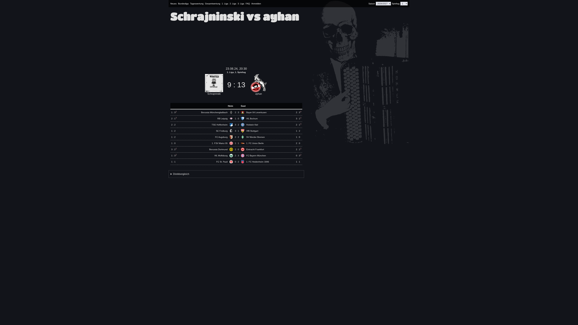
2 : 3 (237, 112)
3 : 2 (237, 125)
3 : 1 (237, 131)
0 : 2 (237, 162)
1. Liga (225, 3)
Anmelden (256, 3)
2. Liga (233, 3)
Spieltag (395, 3)
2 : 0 (237, 149)
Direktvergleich (181, 174)
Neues (173, 3)
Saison (371, 3)
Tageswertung (197, 3)
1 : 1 (237, 143)
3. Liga (241, 3)
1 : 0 (237, 118)
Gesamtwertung (212, 3)
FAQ (248, 3)
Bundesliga (183, 3)
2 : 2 (237, 137)
